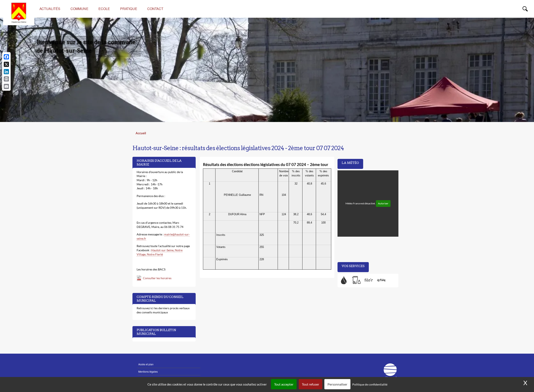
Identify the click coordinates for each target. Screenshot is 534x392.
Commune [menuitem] (79, 8)
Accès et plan (146, 364)
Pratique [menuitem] (128, 8)
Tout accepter (283, 384)
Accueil (141, 133)
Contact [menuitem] (155, 8)
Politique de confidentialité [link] (369, 384)
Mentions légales (148, 371)
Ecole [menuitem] (104, 8)
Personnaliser (337, 384)
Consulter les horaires (157, 278)
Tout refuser (310, 384)
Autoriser (383, 203)
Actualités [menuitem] (49, 8)
